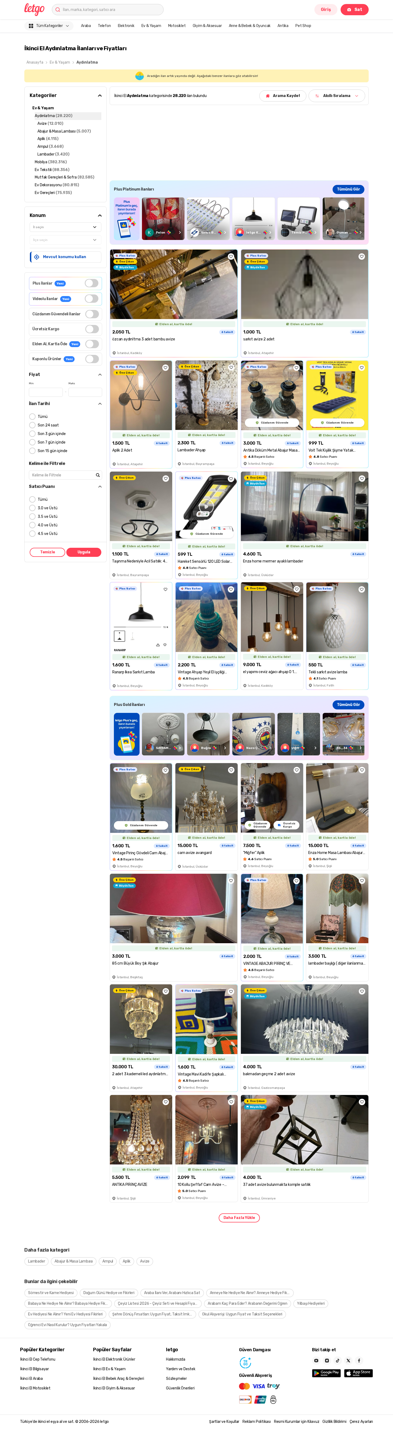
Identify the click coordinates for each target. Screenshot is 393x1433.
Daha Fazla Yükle (239, 1217)
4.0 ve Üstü (47, 525)
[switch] (91, 283)
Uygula (84, 552)
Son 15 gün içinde (52, 451)
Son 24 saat (48, 425)
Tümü (43, 416)
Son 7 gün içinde (52, 442)
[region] (239, 218)
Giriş (326, 9)
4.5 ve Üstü (47, 533)
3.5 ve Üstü (47, 516)
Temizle (47, 552)
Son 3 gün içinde (52, 434)
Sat (358, 9)
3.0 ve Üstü (47, 508)
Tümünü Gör (348, 189)
